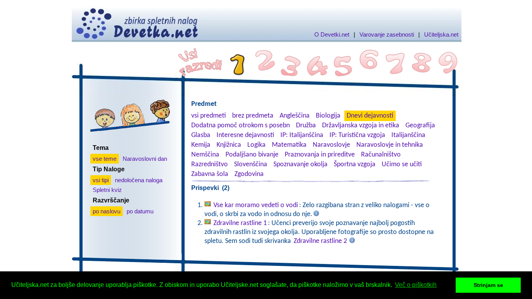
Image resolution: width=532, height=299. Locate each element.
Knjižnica (229, 145)
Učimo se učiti (402, 164)
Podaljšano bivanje (251, 154)
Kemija (200, 145)
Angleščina (295, 116)
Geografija (420, 125)
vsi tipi (101, 180)
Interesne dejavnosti (245, 135)
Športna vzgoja (354, 164)
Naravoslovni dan (145, 158)
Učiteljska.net (441, 34)
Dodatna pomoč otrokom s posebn (240, 125)
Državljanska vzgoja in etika (360, 125)
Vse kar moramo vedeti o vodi (255, 205)
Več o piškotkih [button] (416, 284)
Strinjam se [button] (488, 285)
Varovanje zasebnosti (386, 34)
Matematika (289, 145)
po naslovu (106, 211)
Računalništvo (381, 154)
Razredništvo (209, 164)
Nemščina (205, 154)
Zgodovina (249, 174)
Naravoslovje (331, 145)
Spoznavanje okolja (300, 164)
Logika (256, 145)
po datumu (140, 211)
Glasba (200, 135)
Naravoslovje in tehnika (389, 145)
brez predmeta (252, 116)
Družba (306, 125)
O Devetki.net (331, 34)
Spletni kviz (107, 189)
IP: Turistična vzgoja (357, 135)
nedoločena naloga (138, 180)
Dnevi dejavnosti (370, 116)
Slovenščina (250, 164)
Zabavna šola (209, 174)
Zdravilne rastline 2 (320, 241)
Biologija (328, 116)
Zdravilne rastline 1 (240, 223)
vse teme (104, 158)
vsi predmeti (208, 116)
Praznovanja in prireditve (320, 154)
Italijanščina (408, 135)
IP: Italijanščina (301, 135)
